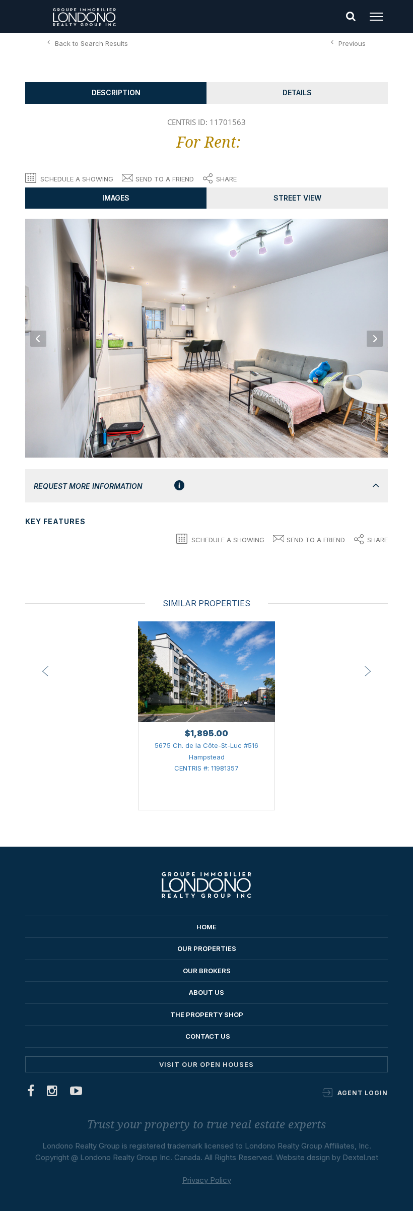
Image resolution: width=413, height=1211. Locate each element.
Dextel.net (360, 1157)
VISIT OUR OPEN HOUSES (206, 1064)
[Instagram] (52, 1093)
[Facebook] (31, 1093)
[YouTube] (76, 1093)
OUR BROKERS (207, 971)
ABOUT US (206, 992)
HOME (206, 927)
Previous (352, 43)
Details (297, 92)
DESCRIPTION (116, 92)
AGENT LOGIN (362, 1093)
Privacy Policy (206, 1180)
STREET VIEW (297, 198)
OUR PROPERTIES (206, 948)
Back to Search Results (91, 43)
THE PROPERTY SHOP (206, 1014)
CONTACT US (207, 1036)
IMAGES (115, 198)
